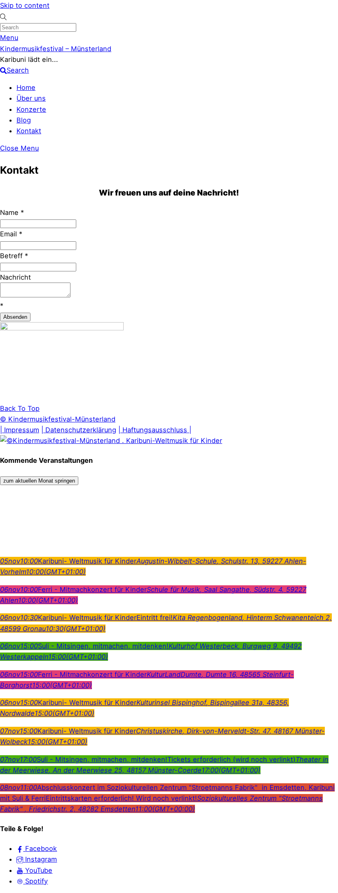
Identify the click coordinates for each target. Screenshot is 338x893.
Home (25, 87)
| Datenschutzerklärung (78, 430)
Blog (23, 120)
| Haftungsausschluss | (154, 430)
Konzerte (31, 109)
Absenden (15, 317)
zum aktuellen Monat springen (39, 481)
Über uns (31, 98)
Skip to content (24, 5)
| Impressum (19, 430)
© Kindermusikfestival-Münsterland (57, 419)
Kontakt (28, 131)
